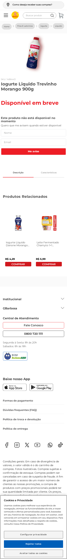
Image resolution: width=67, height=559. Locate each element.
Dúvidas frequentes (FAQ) (20, 410)
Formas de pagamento (18, 400)
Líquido (58, 26)
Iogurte (44, 26)
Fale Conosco (33, 325)
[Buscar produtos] (52, 15)
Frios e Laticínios (25, 26)
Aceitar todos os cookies (34, 553)
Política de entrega (15, 428)
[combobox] (39, 15)
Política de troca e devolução (22, 419)
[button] (29, 5)
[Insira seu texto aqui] (60, 446)
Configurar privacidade (33, 534)
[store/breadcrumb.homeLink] (7, 27)
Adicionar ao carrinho (18, 264)
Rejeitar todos (33, 544)
